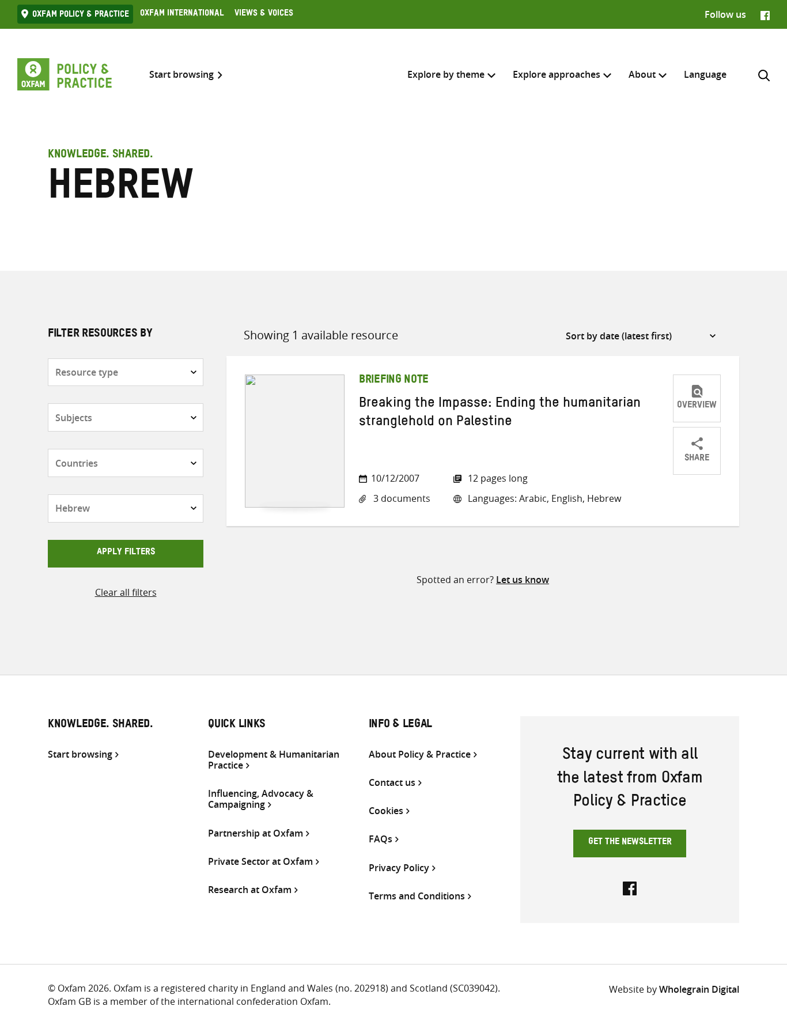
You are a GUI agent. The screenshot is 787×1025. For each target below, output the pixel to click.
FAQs (380, 839)
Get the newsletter (630, 843)
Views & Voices (263, 14)
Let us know (522, 579)
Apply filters (126, 553)
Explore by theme (446, 74)
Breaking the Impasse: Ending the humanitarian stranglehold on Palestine (500, 414)
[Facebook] (765, 14)
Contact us (392, 782)
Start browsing (181, 74)
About (642, 74)
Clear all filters (126, 592)
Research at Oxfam (250, 889)
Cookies (386, 810)
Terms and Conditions (417, 896)
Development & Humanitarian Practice (273, 760)
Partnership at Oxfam (255, 833)
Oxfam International (182, 14)
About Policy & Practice (420, 754)
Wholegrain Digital (699, 989)
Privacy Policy (399, 868)
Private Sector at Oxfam (260, 861)
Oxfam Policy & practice (80, 15)
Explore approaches (556, 74)
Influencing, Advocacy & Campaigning (260, 799)
